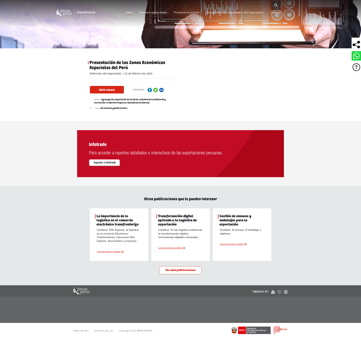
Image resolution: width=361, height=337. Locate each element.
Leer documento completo (109, 251)
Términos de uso (103, 330)
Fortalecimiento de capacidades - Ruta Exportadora (235, 12)
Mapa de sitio (81, 330)
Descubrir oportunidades (153, 12)
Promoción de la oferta (186, 12)
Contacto (275, 12)
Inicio (129, 12)
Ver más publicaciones (180, 270)
